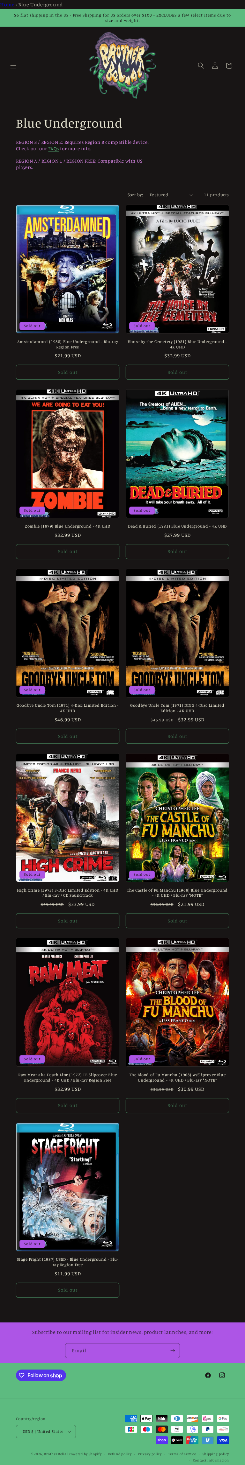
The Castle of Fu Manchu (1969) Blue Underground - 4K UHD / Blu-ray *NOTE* (177, 892)
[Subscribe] (173, 1350)
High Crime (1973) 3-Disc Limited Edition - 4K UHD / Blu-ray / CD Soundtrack (67, 892)
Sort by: (135, 194)
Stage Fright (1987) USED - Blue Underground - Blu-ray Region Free (68, 1262)
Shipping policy (216, 1454)
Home (7, 4)
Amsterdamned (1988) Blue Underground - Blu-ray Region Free (67, 344)
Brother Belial (56, 1454)
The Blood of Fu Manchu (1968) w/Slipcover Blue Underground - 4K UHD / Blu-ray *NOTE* (177, 1077)
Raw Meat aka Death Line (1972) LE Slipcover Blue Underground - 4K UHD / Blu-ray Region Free (67, 1077)
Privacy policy (150, 1454)
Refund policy (119, 1454)
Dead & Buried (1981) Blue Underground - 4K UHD (177, 526)
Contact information (211, 1460)
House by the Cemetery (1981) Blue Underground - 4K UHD (177, 344)
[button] (13, 66)
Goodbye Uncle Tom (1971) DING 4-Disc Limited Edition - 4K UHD (177, 708)
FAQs (53, 148)
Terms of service (182, 1454)
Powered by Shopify (85, 1454)
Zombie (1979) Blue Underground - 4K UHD (67, 526)
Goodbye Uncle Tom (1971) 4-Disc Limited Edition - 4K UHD (67, 708)
